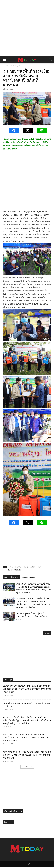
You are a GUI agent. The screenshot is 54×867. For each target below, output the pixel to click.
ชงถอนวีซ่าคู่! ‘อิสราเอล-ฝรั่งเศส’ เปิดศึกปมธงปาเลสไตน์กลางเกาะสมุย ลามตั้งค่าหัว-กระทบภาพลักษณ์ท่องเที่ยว (26, 737)
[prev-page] (4, 625)
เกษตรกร (40, 567)
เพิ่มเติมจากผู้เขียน (28, 577)
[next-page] (8, 625)
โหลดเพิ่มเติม (26, 767)
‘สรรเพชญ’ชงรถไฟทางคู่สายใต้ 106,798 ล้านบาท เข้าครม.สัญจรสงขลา (31, 616)
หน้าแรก (5, 66)
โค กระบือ (7, 570)
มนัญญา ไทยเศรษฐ (29, 567)
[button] (4, 59)
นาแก (19, 567)
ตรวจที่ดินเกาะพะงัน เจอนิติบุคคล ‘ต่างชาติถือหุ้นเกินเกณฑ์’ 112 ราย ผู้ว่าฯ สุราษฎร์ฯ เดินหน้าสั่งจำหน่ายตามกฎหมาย (27, 755)
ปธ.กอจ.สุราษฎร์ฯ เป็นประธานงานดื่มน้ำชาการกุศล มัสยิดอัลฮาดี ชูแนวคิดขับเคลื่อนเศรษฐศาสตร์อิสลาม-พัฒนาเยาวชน (27, 689)
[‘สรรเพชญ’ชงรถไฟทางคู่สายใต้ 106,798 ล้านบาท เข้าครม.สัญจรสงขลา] (9, 616)
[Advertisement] (27, 28)
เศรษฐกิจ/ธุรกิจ (15, 66)
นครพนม (11, 567)
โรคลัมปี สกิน (17, 570)
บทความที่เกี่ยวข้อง (11, 577)
